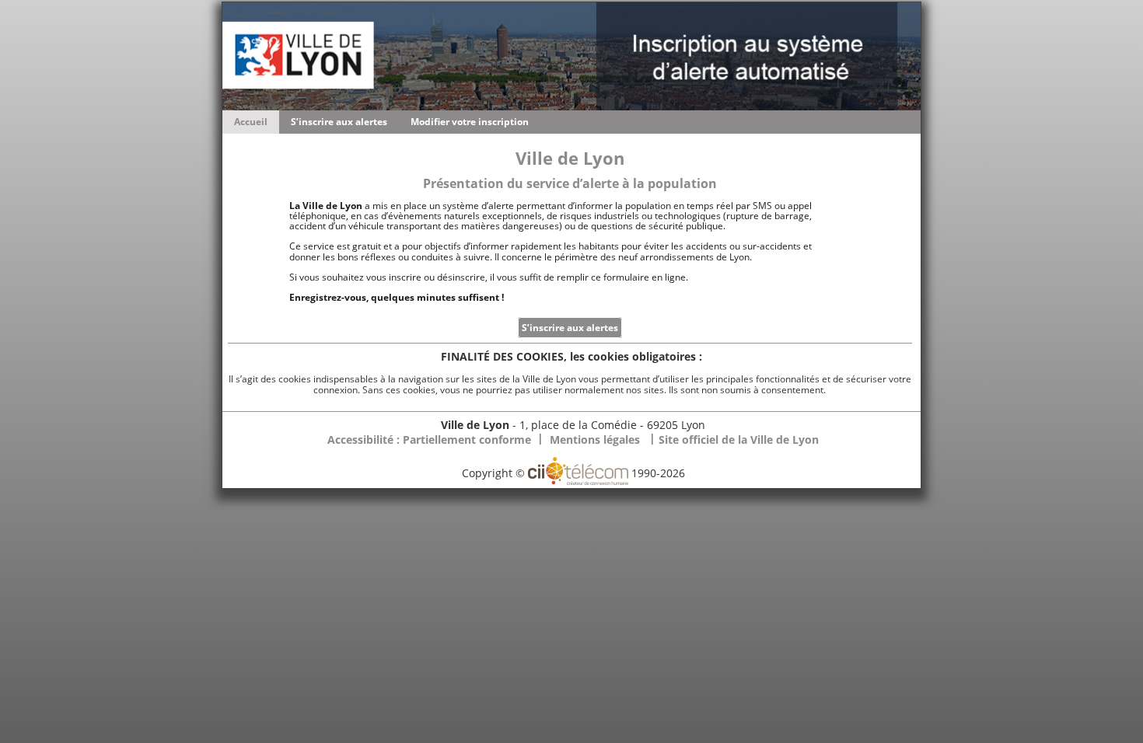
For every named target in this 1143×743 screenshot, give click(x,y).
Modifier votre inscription (470, 121)
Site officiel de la (739, 439)
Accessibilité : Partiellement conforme (429, 439)
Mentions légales (595, 439)
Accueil (250, 121)
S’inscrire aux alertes (339, 121)
